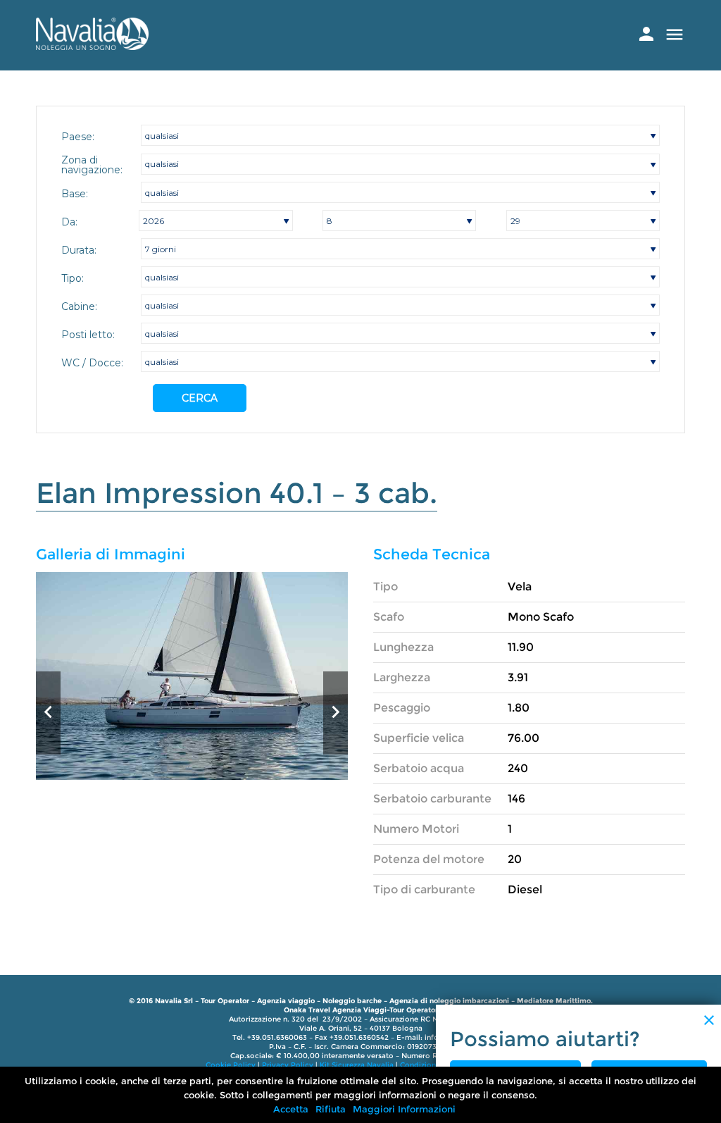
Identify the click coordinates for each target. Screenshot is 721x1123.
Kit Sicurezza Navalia (357, 1064)
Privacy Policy (287, 1064)
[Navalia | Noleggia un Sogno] (92, 46)
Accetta (290, 1109)
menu (674, 34)
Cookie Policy (231, 1064)
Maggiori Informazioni (404, 1109)
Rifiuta (330, 1109)
